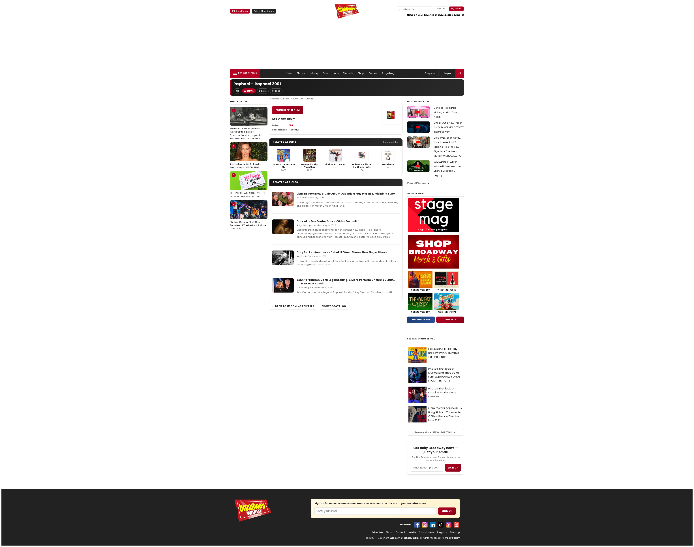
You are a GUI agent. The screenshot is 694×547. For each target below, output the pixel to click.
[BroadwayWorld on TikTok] (440, 524)
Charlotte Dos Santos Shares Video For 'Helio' (328, 221)
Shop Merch (241, 11)
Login (447, 73)
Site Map (455, 532)
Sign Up (447, 511)
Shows (301, 73)
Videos (276, 90)
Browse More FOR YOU (433, 432)
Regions (442, 532)
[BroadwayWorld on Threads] (448, 524)
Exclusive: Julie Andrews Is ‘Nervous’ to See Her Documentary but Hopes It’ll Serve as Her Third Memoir (246, 124)
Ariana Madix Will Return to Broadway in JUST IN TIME (245, 157)
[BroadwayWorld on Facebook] (417, 524)
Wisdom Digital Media (404, 538)
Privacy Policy (451, 538)
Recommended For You (421, 338)
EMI (301, 98)
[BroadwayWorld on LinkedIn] (432, 524)
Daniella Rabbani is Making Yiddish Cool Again (445, 112)
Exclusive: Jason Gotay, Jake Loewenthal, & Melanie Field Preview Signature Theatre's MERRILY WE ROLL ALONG (447, 147)
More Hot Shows (421, 319)
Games (373, 73)
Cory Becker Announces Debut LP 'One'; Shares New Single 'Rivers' (342, 252)
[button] (459, 73)
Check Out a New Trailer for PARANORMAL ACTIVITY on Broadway (449, 127)
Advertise (377, 532)
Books (263, 90)
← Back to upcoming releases (293, 306)
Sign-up (441, 8)
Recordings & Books (279, 98)
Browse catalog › (391, 142)
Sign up (453, 467)
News (289, 73)
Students (348, 73)
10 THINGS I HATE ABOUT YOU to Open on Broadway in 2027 (247, 185)
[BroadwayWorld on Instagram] (424, 524)
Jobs (336, 73)
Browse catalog (334, 306)
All (237, 90)
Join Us (412, 532)
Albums (249, 90)
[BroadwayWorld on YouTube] (456, 524)
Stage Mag (388, 73)
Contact (400, 532)
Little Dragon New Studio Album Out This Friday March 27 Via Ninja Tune (346, 193)
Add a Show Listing (264, 11)
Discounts (450, 319)
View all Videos (416, 183)
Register (430, 73)
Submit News (426, 532)
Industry (313, 73)
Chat (326, 73)
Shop (361, 73)
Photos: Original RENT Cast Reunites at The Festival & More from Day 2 (248, 216)
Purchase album (288, 110)
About (389, 532)
